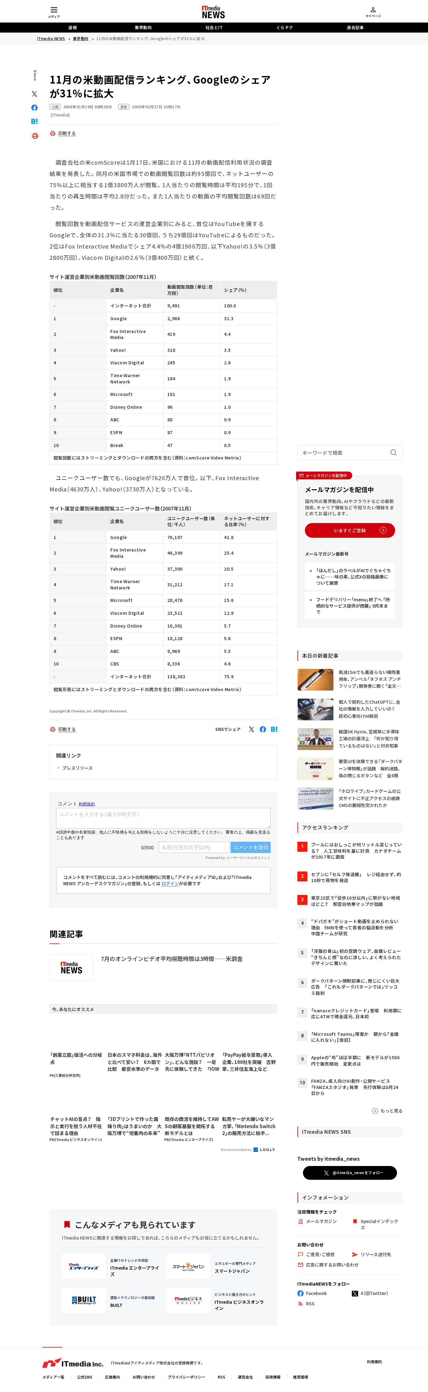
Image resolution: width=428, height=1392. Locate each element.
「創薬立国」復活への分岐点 (76, 1058)
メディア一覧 (53, 1376)
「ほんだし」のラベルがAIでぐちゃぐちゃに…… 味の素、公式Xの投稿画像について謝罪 (353, 576)
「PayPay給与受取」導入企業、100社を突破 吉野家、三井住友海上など (249, 1061)
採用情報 (272, 1376)
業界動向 (143, 27)
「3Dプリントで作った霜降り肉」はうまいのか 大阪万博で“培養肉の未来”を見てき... (134, 1126)
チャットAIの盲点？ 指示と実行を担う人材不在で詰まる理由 (76, 1126)
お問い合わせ (144, 1376)
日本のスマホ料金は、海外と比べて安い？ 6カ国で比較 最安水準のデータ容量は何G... (134, 1062)
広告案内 (112, 1376)
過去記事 (355, 27)
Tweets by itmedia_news (328, 1158)
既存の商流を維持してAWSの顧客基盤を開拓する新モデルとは (192, 1126)
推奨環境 (300, 1376)
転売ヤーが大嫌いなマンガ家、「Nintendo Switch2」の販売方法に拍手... (248, 1126)
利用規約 (374, 1361)
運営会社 (245, 1376)
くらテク (284, 27)
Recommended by (237, 1149)
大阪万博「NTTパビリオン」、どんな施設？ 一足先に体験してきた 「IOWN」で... (192, 1062)
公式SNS (84, 1376)
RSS (221, 1376)
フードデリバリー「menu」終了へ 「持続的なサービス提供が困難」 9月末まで (353, 605)
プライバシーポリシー (186, 1376)
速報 (72, 27)
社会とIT (214, 27)
